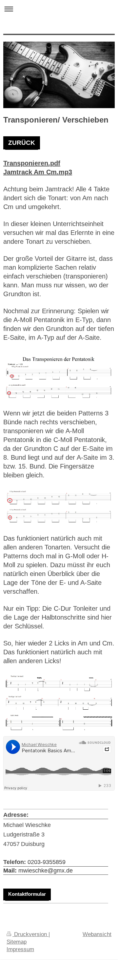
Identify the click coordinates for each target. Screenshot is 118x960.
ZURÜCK (21, 142)
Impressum (20, 949)
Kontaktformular (27, 894)
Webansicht (97, 934)
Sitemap (17, 942)
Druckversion (30, 934)
